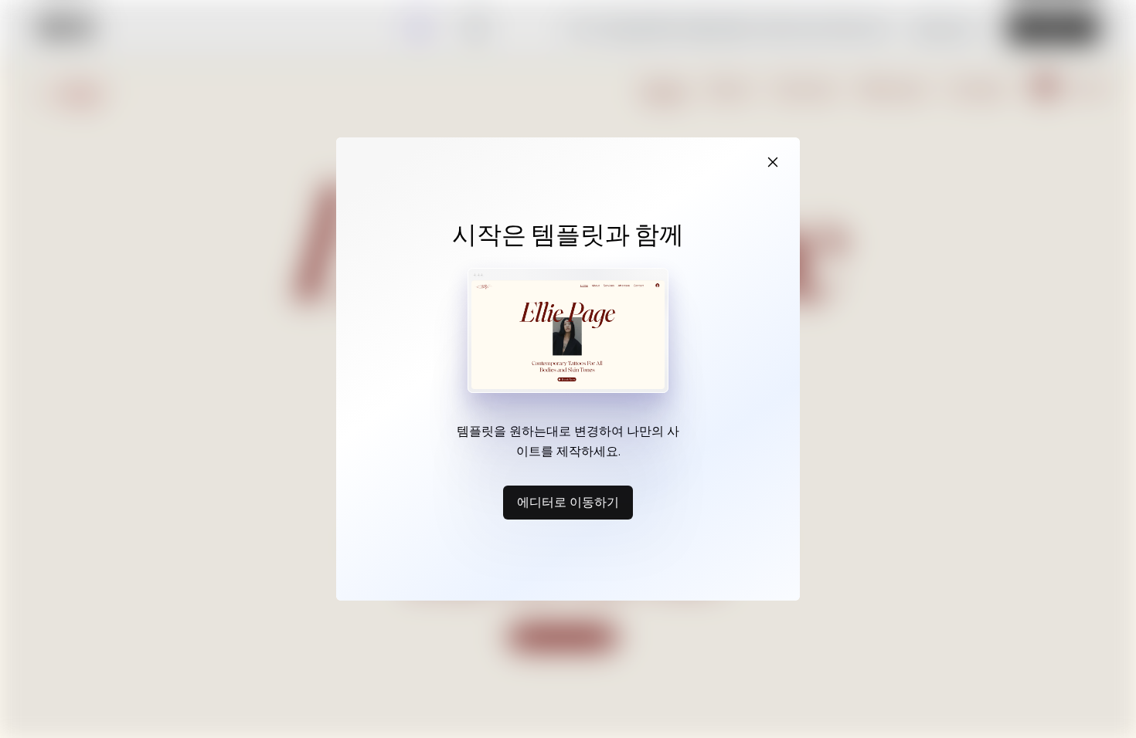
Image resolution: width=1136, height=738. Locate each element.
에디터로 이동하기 (568, 501)
